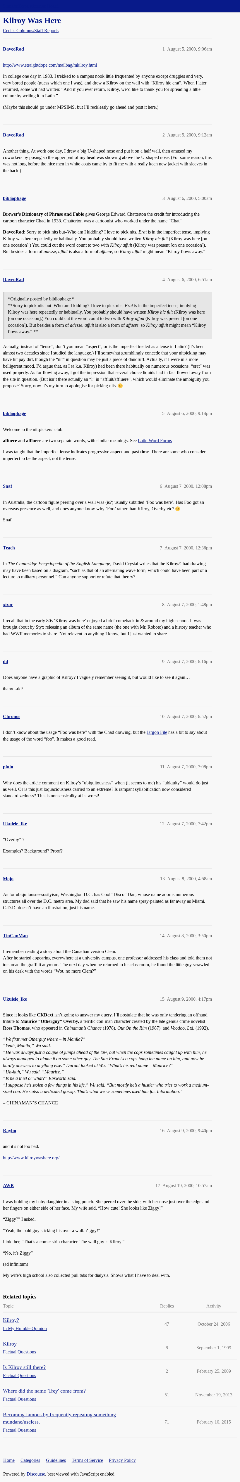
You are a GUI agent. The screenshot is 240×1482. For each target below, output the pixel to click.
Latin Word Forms (155, 440)
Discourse (36, 1473)
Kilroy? (11, 1320)
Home (9, 1460)
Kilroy (10, 1344)
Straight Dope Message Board (31, 6)
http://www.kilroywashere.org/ (31, 1157)
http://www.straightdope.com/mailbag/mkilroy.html (50, 65)
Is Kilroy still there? (24, 1367)
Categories (30, 1460)
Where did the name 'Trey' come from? (44, 1391)
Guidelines (56, 1460)
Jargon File (157, 732)
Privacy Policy (122, 1460)
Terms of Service (87, 1460)
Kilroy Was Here (32, 20)
